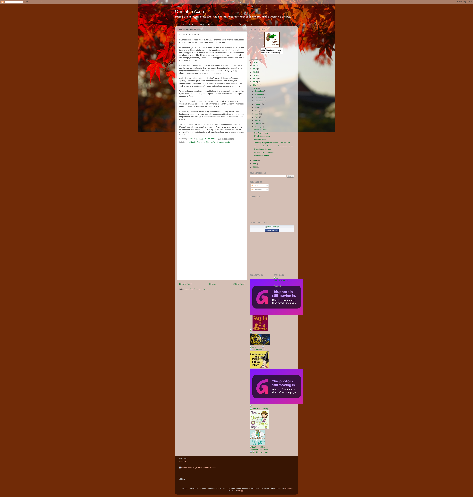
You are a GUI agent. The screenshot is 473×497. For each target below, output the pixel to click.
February (258, 124)
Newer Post (185, 284)
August (258, 104)
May (257, 114)
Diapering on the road (262, 149)
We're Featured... (261, 139)
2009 (255, 160)
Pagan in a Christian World (207, 142)
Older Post (239, 284)
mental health (191, 142)
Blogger (241, 491)
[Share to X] (228, 139)
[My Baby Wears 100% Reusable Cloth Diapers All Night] (260, 449)
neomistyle (288, 488)
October (258, 98)
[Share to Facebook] (230, 139)
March (257, 120)
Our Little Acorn (190, 11)
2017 (255, 65)
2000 (255, 167)
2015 (255, 72)
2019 (255, 62)
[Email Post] (219, 139)
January (258, 127)
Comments (257, 189)
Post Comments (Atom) (199, 289)
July (256, 107)
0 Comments (210, 139)
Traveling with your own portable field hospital (272, 143)
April (257, 117)
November (259, 94)
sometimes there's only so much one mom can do (273, 146)
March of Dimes (260, 130)
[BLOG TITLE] (272, 46)
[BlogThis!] (226, 139)
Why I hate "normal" (262, 156)
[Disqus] (211, 178)
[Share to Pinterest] (233, 139)
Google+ (182, 461)
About (210, 24)
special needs (224, 142)
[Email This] (223, 139)
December (259, 91)
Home (182, 24)
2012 (255, 82)
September (259, 101)
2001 (255, 164)
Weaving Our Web (196, 24)
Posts (255, 185)
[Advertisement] (284, 328)
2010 (255, 88)
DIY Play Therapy (261, 133)
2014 (255, 75)
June (257, 111)
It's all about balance (262, 136)
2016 (255, 69)
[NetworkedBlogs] (272, 227)
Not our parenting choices (264, 152)
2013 (255, 79)
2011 (255, 85)
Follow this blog (272, 230)
